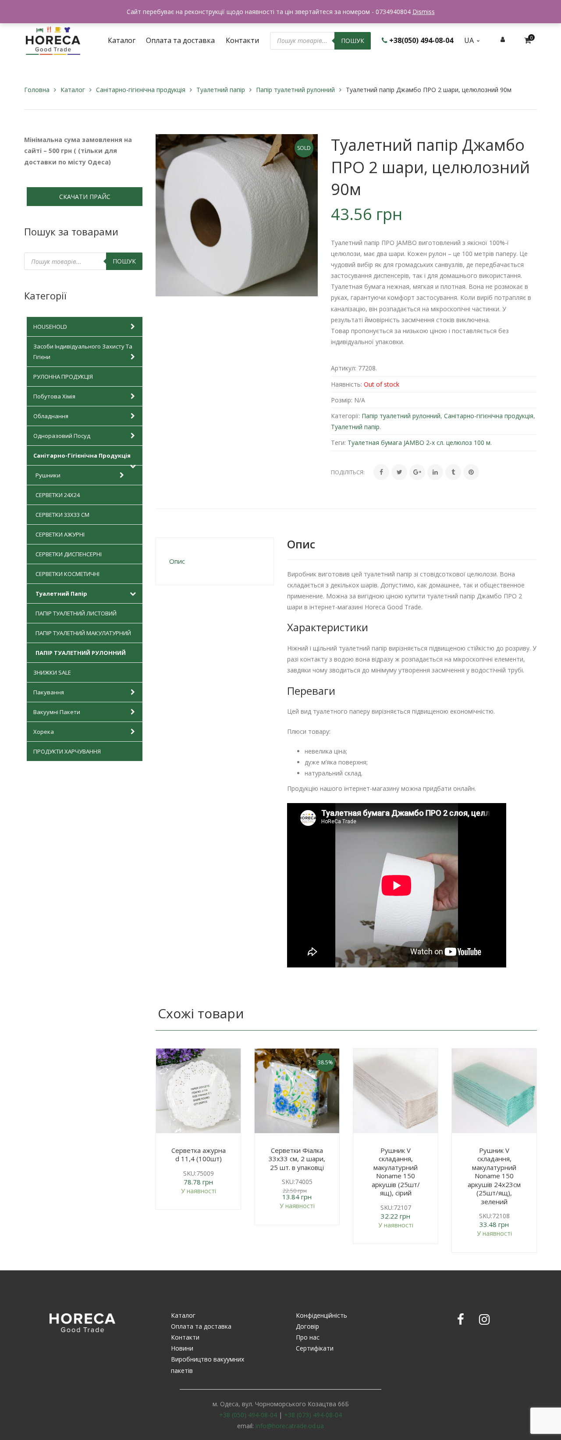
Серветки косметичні (67, 574)
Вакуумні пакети (56, 712)
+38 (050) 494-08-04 (248, 1415)
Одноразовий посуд (61, 436)
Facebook (460, 1319)
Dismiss (423, 11)
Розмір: (341, 400)
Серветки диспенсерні (69, 554)
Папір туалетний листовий (76, 613)
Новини (182, 1348)
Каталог (72, 89)
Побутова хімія (54, 396)
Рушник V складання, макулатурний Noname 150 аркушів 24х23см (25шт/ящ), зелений (494, 1176)
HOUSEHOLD (50, 327)
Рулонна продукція (63, 376)
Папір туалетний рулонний (295, 89)
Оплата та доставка (201, 1326)
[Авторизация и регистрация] (503, 39)
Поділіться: (348, 472)
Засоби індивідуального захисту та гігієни (82, 351)
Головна (37, 89)
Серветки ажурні (60, 534)
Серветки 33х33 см (62, 515)
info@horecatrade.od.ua (290, 1426)
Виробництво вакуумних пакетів (207, 1364)
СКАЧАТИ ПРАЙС (84, 196)
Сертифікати (315, 1348)
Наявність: (346, 384)
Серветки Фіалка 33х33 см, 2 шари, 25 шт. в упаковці (297, 1159)
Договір (307, 1326)
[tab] (215, 561)
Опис (177, 561)
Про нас (308, 1337)
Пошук (352, 40)
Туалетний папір (220, 89)
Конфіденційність (321, 1315)
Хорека (43, 732)
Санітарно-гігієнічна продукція (140, 89)
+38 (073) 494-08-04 (313, 1415)
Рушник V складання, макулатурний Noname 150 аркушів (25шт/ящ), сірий (396, 1172)
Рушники (48, 475)
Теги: (338, 442)
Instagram (484, 1319)
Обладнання (50, 416)
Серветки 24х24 (58, 495)
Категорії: (345, 416)
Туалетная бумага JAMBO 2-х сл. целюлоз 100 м (419, 442)
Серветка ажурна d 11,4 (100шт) (198, 1154)
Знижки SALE (52, 672)
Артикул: (343, 368)
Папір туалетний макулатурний (83, 633)
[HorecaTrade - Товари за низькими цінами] (53, 40)
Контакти (185, 1337)
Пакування (48, 692)
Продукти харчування (67, 751)
